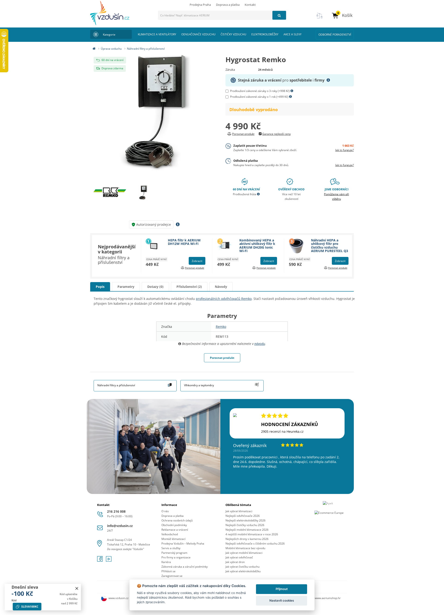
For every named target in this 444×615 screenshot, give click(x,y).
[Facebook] (100, 560)
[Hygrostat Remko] (154, 115)
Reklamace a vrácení (174, 530)
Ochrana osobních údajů (177, 520)
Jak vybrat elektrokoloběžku (243, 571)
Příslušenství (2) (189, 286)
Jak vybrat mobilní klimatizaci (243, 553)
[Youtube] (108, 560)
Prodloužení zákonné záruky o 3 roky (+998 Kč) (260, 91)
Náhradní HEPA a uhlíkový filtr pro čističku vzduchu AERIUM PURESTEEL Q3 (329, 245)
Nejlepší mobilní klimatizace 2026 (246, 530)
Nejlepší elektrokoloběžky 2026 (245, 520)
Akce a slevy (293, 34)
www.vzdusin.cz (118, 598)
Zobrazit (197, 261)
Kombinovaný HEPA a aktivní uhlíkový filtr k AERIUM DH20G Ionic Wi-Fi (257, 245)
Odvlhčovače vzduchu (198, 34)
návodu (259, 343)
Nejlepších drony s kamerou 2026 (246, 539)
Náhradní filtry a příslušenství (146, 49)
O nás (165, 511)
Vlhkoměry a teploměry (199, 385)
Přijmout (282, 589)
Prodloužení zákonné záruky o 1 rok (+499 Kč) (259, 97)
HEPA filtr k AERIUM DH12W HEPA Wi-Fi (184, 242)
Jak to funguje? (344, 150)
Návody (221, 286)
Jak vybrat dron (235, 562)
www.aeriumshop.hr (328, 598)
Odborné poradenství (334, 35)
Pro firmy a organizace (176, 557)
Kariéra (166, 562)
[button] (342, 15)
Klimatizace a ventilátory (157, 34)
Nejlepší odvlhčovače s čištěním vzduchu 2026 (255, 543)
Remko (221, 326)
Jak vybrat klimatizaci (238, 511)
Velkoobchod (169, 534)
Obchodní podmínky (174, 525)
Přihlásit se (168, 571)
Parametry (125, 286)
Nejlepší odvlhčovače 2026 (242, 516)
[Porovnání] (319, 18)
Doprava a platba (228, 5)
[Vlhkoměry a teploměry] (256, 384)
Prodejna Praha (200, 5)
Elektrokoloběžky (264, 34)
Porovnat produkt (222, 358)
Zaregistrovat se (171, 576)
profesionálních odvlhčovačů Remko (224, 298)
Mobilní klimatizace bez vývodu (245, 548)
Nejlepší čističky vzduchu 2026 (244, 525)
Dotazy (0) (155, 286)
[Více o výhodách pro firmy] (328, 80)
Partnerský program (174, 553)
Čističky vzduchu (233, 34)
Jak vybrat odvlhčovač (239, 557)
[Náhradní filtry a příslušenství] (169, 384)
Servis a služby (170, 548)
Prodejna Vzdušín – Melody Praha (182, 543)
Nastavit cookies (281, 600)
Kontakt (250, 5)
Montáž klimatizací (173, 539)
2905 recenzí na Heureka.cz (282, 431)
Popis (100, 286)
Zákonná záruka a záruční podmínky (184, 567)
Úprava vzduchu (111, 49)
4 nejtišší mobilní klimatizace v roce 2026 (251, 534)
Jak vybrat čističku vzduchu (242, 567)
